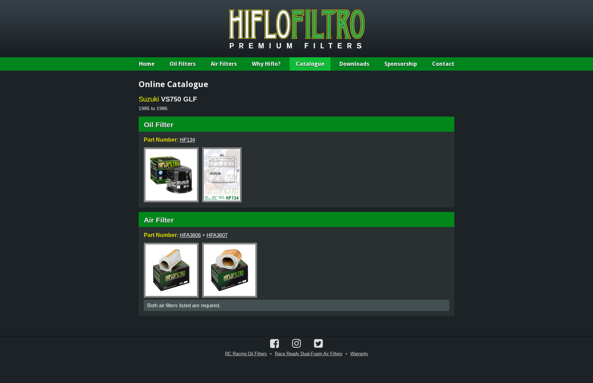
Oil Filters (183, 64)
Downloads (354, 64)
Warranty (359, 353)
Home (146, 64)
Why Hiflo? (266, 64)
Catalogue (310, 64)
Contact (443, 64)
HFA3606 (190, 235)
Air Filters (224, 64)
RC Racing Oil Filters (246, 353)
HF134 (187, 140)
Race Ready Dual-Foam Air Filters (308, 353)
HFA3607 (217, 235)
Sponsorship (400, 64)
